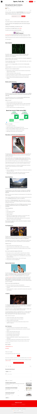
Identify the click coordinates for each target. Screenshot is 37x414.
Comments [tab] (7, 371)
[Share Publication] (28, 1)
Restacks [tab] (10, 371)
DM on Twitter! (8, 360)
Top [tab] (6, 380)
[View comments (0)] (8, 10)
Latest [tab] (8, 380)
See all (7, 397)
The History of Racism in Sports (10, 382)
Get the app (22, 410)
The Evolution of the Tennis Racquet (11, 387)
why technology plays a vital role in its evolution (11, 388)
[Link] (4, 42)
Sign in (35, 1)
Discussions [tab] (11, 380)
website (20, 28)
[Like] (5, 390)
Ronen (9, 384)
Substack (15, 412)
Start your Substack (16, 410)
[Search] (26, 1)
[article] (18, 384)
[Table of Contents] (0, 207)
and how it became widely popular (9, 393)
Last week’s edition (8, 34)
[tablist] (8, 371)
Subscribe (31, 1)
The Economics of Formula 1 (10, 392)
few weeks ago (10, 277)
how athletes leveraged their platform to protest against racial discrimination (14, 383)
